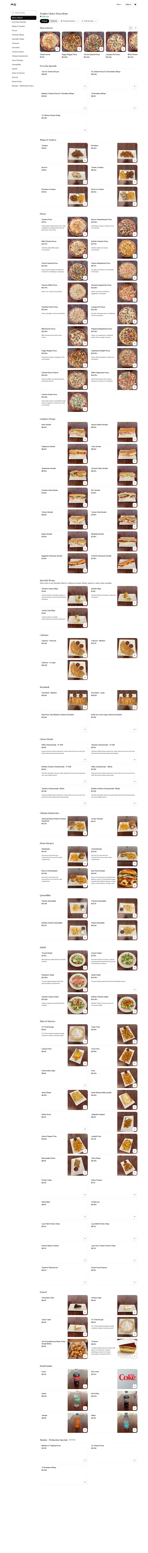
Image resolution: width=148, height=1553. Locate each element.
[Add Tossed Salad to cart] (85, 968)
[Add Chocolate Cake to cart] (85, 1312)
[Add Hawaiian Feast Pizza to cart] (85, 321)
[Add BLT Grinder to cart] (135, 505)
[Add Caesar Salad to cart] (135, 968)
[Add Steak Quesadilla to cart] (135, 937)
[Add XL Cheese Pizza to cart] (135, 1460)
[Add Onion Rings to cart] (135, 1173)
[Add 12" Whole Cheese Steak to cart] (85, 130)
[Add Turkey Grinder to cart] (85, 527)
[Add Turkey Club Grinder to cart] (135, 527)
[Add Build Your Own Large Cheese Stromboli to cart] (135, 729)
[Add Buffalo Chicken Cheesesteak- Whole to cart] (135, 803)
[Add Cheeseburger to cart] (135, 863)
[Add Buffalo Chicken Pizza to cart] (135, 256)
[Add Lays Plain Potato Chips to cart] (85, 1238)
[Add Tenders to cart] (85, 160)
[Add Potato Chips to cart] (85, 1195)
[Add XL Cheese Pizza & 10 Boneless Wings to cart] (135, 86)
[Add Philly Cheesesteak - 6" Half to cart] (85, 759)
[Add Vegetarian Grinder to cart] (85, 483)
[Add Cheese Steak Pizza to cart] (85, 409)
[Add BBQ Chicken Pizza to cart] (85, 256)
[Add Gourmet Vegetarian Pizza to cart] (135, 300)
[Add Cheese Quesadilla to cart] (85, 915)
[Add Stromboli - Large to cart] (135, 707)
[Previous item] (131, 28)
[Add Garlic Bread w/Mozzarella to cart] (135, 1107)
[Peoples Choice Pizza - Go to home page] (13, 4)
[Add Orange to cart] (85, 1430)
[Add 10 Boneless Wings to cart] (135, 108)
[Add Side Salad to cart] (85, 1216)
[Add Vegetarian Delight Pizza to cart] (135, 365)
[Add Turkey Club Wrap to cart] (85, 625)
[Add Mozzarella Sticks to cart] (85, 1173)
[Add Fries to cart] (135, 1085)
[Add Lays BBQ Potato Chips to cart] (135, 1238)
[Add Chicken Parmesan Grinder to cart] (135, 570)
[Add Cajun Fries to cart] (135, 1041)
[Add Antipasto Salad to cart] (85, 989)
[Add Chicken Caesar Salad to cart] (85, 1011)
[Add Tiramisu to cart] (135, 1356)
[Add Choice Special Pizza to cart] (101, 49)
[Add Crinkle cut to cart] (135, 1216)
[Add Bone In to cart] (85, 182)
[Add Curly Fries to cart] (135, 1063)
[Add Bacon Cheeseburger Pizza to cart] (135, 234)
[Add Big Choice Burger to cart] (135, 885)
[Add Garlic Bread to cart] (85, 1107)
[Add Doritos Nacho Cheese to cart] (85, 1260)
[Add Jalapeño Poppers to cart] (135, 1129)
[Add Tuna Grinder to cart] (135, 461)
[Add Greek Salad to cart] (135, 989)
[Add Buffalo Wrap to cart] (135, 603)
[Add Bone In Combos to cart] (135, 204)
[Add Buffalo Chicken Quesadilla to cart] (85, 937)
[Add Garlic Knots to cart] (85, 1129)
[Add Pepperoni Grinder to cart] (85, 461)
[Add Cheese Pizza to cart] (57, 49)
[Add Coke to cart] (85, 1386)
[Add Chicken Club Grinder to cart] (85, 505)
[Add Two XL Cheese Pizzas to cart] (85, 86)
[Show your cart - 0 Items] (135, 4)
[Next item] (135, 28)
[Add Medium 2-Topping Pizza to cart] (85, 1460)
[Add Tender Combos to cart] (135, 182)
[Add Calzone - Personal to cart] (85, 655)
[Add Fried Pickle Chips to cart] (85, 1085)
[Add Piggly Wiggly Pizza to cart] (79, 49)
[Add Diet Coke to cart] (135, 1386)
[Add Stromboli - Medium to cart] (85, 707)
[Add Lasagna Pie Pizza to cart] (123, 49)
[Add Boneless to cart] (135, 160)
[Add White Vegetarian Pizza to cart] (135, 387)
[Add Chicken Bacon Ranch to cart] (85, 387)
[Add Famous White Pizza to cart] (85, 300)
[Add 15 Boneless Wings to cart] (85, 1482)
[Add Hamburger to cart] (85, 863)
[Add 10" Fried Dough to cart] (85, 1041)
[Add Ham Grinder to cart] (85, 439)
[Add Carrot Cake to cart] (85, 1334)
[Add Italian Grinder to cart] (85, 548)
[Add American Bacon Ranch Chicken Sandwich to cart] (85, 833)
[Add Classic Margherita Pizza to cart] (135, 278)
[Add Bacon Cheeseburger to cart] (85, 885)
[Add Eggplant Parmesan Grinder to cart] (85, 570)
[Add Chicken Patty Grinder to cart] (135, 483)
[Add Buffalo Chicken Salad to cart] (135, 1011)
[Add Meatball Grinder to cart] (135, 548)
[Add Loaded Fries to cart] (135, 1151)
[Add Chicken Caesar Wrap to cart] (85, 603)
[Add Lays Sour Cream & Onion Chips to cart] (135, 1260)
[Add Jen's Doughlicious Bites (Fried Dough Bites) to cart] (85, 1356)
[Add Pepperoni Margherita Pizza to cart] (135, 343)
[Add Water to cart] (135, 1430)
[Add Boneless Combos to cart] (85, 204)
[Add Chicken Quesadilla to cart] (135, 915)
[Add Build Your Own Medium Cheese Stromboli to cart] (85, 729)
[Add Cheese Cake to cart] (135, 1312)
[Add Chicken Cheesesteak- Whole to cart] (85, 803)
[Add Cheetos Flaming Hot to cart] (85, 1282)
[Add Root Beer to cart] (135, 1408)
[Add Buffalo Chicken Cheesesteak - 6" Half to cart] (85, 781)
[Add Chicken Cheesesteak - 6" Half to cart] (135, 759)
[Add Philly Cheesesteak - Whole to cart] (135, 781)
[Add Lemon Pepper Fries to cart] (85, 1151)
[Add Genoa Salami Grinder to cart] (135, 439)
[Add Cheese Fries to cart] (85, 1063)
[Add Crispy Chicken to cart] (135, 833)
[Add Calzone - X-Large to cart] (85, 677)
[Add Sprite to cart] (85, 1408)
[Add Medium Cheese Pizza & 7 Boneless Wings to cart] (85, 108)
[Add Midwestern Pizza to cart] (85, 343)
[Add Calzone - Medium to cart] (135, 655)
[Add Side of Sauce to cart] (135, 1195)
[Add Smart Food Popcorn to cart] (135, 1282)
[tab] (44, 21)
